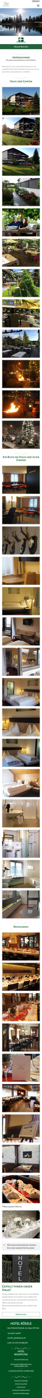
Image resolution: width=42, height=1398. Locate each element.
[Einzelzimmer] (21, 601)
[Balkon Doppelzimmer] (21, 662)
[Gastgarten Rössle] (21, 344)
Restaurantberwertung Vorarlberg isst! (21, 1365)
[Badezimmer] (21, 813)
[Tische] (21, 1068)
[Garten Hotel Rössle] (21, 283)
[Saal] (21, 1098)
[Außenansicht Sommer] (21, 131)
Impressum (21, 1387)
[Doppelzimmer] (21, 631)
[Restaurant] (21, 946)
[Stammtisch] (21, 1128)
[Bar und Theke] (21, 1037)
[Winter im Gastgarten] (21, 404)
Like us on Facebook (17, 1343)
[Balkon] (21, 904)
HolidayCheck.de (21, 1360)
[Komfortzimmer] (21, 753)
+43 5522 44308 (14, 1333)
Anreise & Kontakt (21, 1381)
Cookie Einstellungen (21, 1393)
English (36, 1)
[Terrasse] (21, 313)
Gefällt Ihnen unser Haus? (17, 1288)
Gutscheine (21, 42)
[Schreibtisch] (21, 571)
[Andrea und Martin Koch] (21, 222)
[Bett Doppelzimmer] (21, 722)
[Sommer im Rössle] (21, 162)
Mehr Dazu (21, 1314)
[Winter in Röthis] (21, 435)
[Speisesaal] (21, 977)
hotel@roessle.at (16, 1338)
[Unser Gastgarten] (21, 253)
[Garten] (21, 192)
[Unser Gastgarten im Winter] (21, 374)
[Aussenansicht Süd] (21, 101)
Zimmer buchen (21, 1384)
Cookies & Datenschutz (21, 1390)
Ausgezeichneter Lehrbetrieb (21, 1371)
